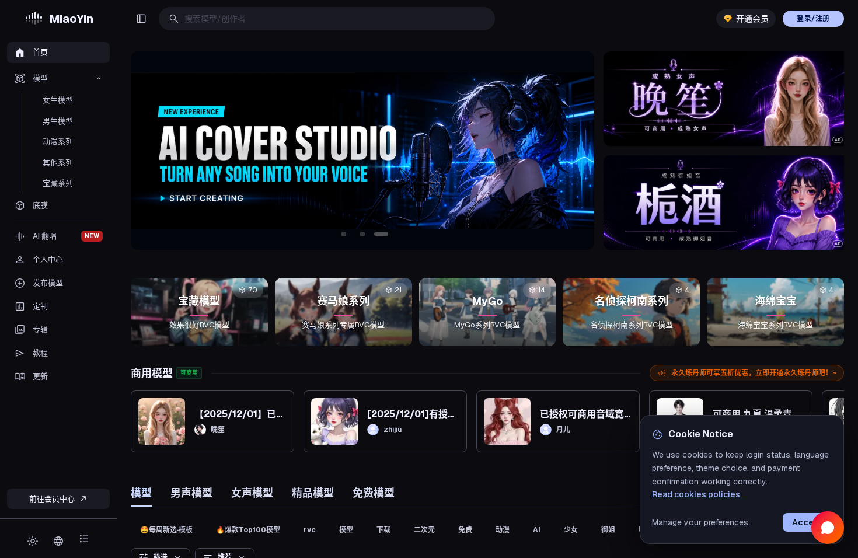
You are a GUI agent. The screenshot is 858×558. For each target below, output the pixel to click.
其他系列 (58, 163)
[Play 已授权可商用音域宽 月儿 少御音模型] (507, 421)
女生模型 (58, 100)
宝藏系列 (58, 183)
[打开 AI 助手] (827, 527)
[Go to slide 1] (344, 234)
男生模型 (58, 121)
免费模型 (374, 493)
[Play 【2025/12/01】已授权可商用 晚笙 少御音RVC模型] (161, 421)
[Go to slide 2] (362, 234)
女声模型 (252, 493)
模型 (141, 493)
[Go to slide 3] (381, 234)
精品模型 (313, 493)
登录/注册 (813, 18)
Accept (807, 522)
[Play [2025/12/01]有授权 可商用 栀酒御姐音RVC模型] (334, 421)
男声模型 (191, 493)
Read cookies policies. (697, 494)
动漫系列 (58, 142)
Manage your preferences (700, 522)
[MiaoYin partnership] (302, 150)
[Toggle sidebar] (141, 18)
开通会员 (752, 18)
